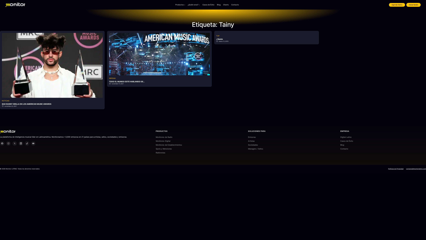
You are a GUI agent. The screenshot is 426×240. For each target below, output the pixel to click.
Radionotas (160, 153)
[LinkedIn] (21, 143)
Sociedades (253, 145)
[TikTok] (27, 143)
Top (217, 36)
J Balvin (219, 39)
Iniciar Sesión (413, 5)
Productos (179, 5)
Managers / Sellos (255, 149)
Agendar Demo (397, 5)
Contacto (344, 149)
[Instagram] (8, 143)
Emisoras (252, 137)
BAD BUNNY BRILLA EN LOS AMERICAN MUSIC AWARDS (26, 104)
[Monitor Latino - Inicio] (15, 5)
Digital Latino (346, 137)
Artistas (251, 141)
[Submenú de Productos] (184, 4)
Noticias (5, 101)
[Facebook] (2, 143)
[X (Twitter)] (14, 143)
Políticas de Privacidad (395, 169)
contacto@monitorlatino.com (416, 169)
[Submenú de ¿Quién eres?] (199, 4)
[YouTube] (33, 143)
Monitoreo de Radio (164, 137)
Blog (342, 145)
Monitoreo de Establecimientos (169, 145)
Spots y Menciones (164, 149)
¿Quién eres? (193, 5)
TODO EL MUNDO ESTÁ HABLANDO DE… (127, 81)
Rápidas (112, 78)
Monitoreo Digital (163, 141)
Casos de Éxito (346, 141)
